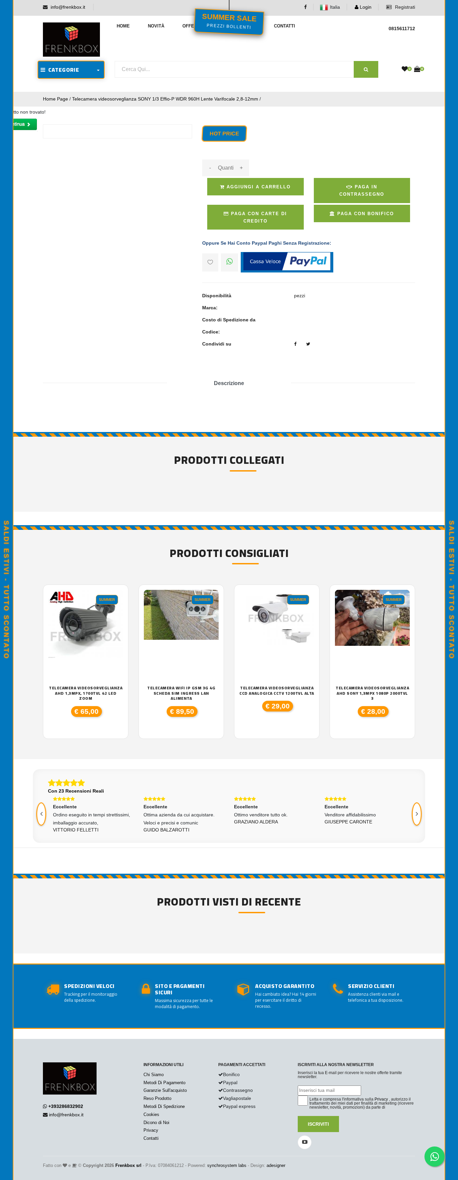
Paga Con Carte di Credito (258, 217)
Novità (156, 25)
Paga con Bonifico (364, 213)
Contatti (284, 25)
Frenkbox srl (128, 1165)
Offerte (192, 25)
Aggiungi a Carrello (258, 186)
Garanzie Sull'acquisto (165, 1090)
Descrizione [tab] (229, 383)
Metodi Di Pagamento (164, 1082)
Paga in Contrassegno (361, 190)
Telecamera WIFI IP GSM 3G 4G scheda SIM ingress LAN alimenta (181, 693)
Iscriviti (318, 1124)
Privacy (151, 1130)
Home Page (55, 99)
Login (364, 7)
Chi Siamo (154, 1074)
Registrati (404, 7)
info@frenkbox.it (68, 7)
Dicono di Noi (156, 1122)
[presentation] (41, 814)
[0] (405, 69)
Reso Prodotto (157, 1098)
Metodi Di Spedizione (164, 1106)
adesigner (276, 1165)
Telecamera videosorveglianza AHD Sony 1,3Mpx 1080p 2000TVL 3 (372, 693)
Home (123, 25)
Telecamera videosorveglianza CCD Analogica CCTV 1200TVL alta (276, 690)
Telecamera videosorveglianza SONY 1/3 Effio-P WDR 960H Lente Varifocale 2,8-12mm (165, 99)
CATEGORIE (62, 70)
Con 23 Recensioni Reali (76, 791)
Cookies (151, 1114)
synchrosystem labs (226, 1165)
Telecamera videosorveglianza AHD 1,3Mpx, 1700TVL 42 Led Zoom (85, 693)
